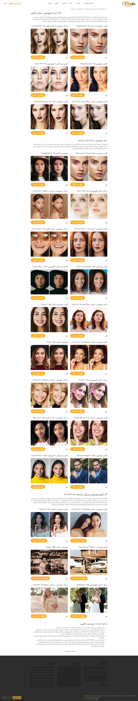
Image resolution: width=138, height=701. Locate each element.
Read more (133, 695)
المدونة (49, 3)
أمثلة (70, 3)
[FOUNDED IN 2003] (129, 3)
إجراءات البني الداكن (39, 578)
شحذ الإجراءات (37, 616)
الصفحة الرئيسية (89, 3)
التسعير (64, 3)
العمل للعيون (76, 57)
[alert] (69, 697)
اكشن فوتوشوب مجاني (93, 494)
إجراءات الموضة (38, 540)
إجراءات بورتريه (77, 540)
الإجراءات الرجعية (77, 578)
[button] (110, 697)
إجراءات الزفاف (77, 616)
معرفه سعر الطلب (14, 3)
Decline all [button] (7, 697)
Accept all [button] (17, 697)
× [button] (136, 696)
